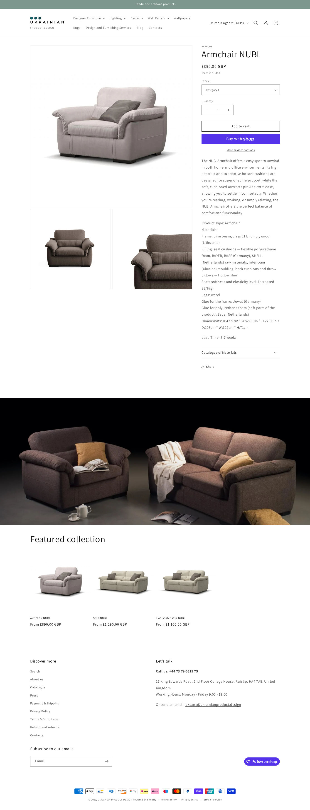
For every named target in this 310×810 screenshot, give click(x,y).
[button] (89, 18)
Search (35, 672)
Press (34, 695)
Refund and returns (44, 727)
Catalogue (37, 687)
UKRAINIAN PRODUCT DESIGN (115, 799)
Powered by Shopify (144, 799)
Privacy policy (189, 799)
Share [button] (210, 367)
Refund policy (169, 799)
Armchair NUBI (40, 618)
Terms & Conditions (44, 719)
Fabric (205, 81)
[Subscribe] (107, 761)
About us (37, 679)
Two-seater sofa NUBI (170, 618)
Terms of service (211, 799)
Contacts (36, 735)
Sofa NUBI (100, 618)
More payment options (241, 150)
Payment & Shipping (44, 703)
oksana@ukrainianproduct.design (213, 704)
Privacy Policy (40, 711)
